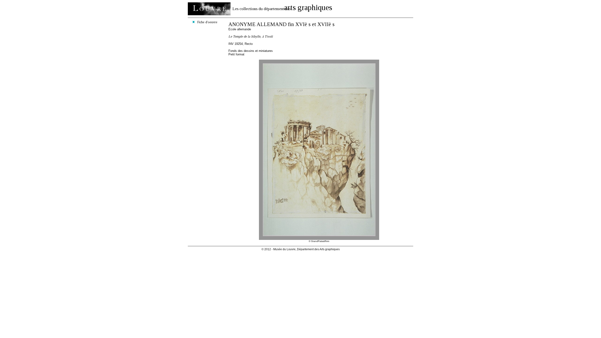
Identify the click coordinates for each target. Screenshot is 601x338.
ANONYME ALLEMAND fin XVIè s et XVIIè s (281, 24)
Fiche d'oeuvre (207, 22)
